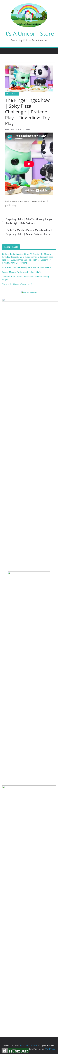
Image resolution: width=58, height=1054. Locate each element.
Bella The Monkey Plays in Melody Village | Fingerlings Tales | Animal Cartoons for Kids (29, 232)
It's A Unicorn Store (29, 33)
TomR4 (27, 129)
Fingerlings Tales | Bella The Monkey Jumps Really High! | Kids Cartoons (29, 221)
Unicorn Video (12, 94)
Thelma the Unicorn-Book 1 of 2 (17, 284)
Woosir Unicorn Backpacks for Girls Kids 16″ (22, 272)
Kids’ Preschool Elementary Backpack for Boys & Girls (26, 267)
